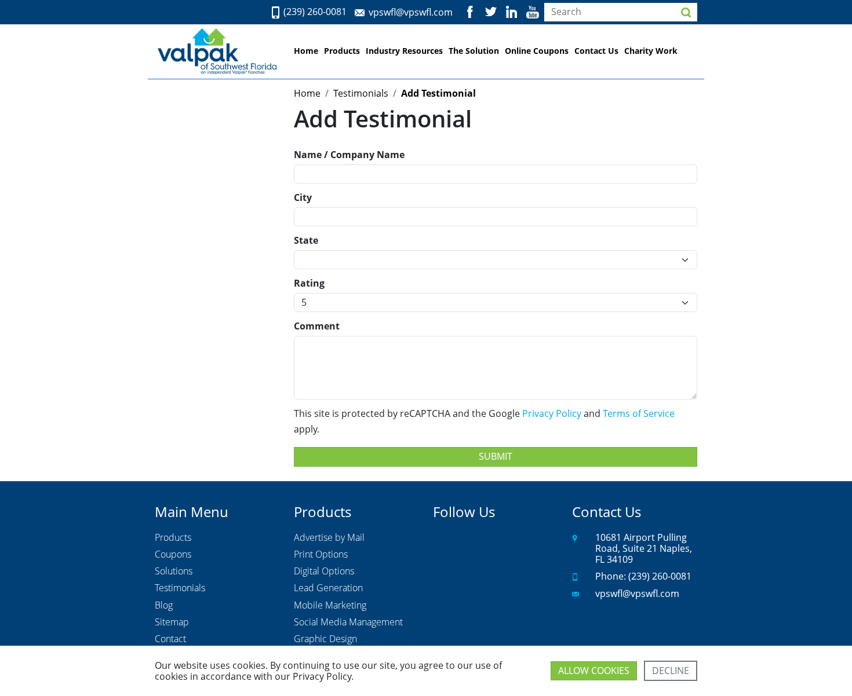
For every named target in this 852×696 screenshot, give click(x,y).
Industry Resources (404, 50)
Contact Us (596, 50)
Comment (317, 326)
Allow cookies (593, 670)
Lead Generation (328, 588)
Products (342, 50)
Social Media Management (348, 622)
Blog (164, 605)
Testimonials (180, 588)
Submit (495, 456)
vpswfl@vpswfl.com (411, 12)
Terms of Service (639, 413)
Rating (309, 283)
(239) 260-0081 (315, 12)
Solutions (173, 571)
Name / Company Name (349, 154)
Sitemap (172, 622)
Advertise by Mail (329, 538)
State (306, 240)
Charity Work (651, 50)
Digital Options (324, 571)
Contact (170, 639)
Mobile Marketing (330, 605)
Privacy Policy (551, 413)
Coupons (173, 555)
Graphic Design (325, 639)
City (303, 197)
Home (306, 50)
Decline (670, 670)
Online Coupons (537, 50)
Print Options (321, 555)
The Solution (474, 50)
